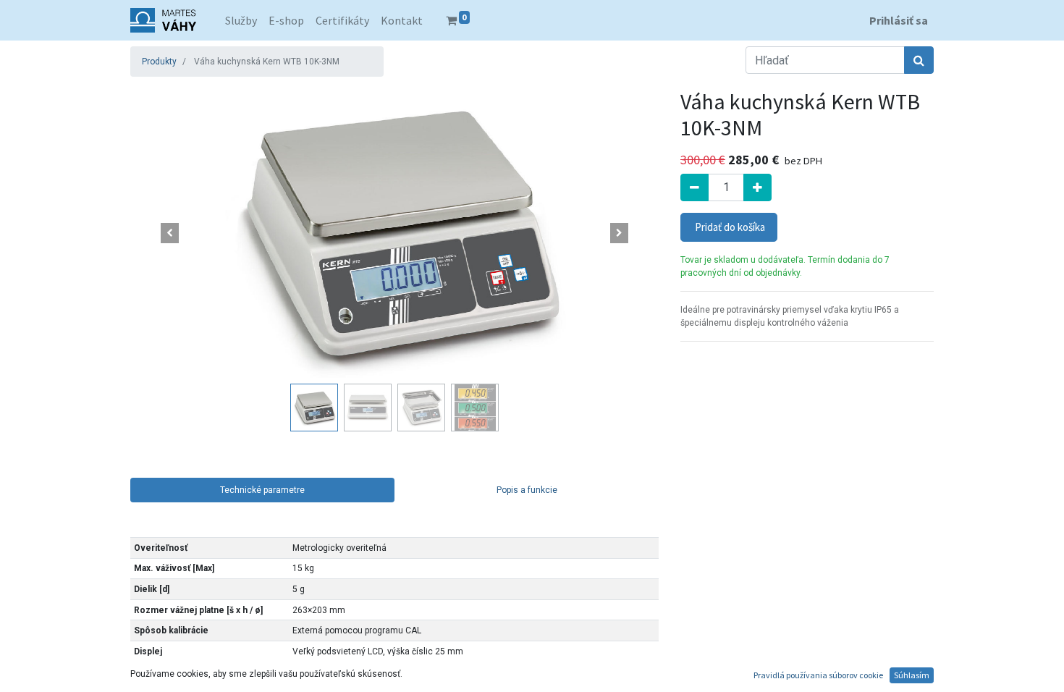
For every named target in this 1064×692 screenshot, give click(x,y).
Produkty (159, 61)
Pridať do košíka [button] (729, 227)
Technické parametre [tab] (262, 490)
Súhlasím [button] (911, 675)
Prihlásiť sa (898, 20)
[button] (170, 233)
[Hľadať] (919, 60)
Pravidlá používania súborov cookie (818, 675)
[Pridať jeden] (757, 187)
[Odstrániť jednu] (694, 187)
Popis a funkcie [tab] (527, 490)
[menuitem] (241, 20)
